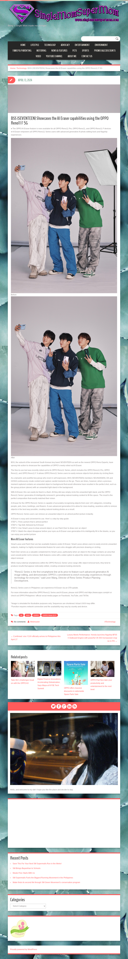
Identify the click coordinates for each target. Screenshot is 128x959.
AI (21, 615)
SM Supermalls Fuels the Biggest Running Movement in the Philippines (43, 878)
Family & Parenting (22, 50)
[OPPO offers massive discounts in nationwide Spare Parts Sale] (76, 673)
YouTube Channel (54, 56)
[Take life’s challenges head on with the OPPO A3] (23, 669)
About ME (72, 56)
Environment (101, 45)
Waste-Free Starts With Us (24, 873)
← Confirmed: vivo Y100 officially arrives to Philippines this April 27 (36, 638)
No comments (20, 622)
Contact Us (86, 56)
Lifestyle (35, 45)
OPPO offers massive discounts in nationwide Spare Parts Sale (74, 691)
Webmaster (35, 622)
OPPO (36, 615)
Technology (50, 45)
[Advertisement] (64, 823)
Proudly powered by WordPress (23, 949)
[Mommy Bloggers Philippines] (20, 929)
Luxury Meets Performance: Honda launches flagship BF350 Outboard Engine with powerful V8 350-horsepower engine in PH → (92, 638)
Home (22, 45)
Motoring (41, 50)
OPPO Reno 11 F (49, 615)
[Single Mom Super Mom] (64, 14)
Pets (74, 50)
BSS (28, 615)
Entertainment (82, 45)
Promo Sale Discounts (105, 50)
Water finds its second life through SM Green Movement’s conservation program (46, 882)
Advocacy (65, 45)
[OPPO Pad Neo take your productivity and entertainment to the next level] (102, 669)
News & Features (59, 50)
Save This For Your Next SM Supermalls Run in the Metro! (37, 864)
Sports (85, 50)
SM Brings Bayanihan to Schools (26, 868)
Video (38, 56)
